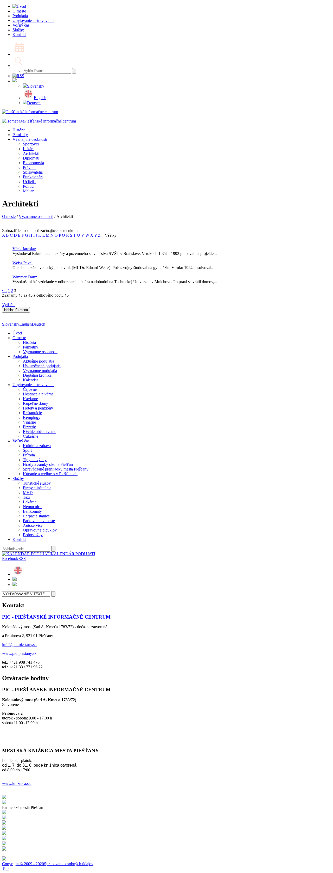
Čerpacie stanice (36, 516)
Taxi (26, 497)
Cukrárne (30, 436)
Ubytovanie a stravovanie (33, 384)
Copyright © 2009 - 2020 (23, 864)
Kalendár (30, 380)
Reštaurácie (32, 413)
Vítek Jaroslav (24, 249)
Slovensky (35, 86)
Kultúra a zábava (37, 445)
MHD (28, 492)
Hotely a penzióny (38, 408)
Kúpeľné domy (35, 403)
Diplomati (31, 158)
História (18, 130)
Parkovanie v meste (39, 520)
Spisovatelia (33, 172)
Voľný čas (20, 441)
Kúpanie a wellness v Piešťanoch (50, 474)
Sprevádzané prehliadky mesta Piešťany (55, 469)
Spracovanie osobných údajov (68, 864)
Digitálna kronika (37, 375)
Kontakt (19, 539)
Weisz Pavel (22, 263)
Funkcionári (33, 177)
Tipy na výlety (35, 459)
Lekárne (29, 502)
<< (4, 290)
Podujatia (20, 356)
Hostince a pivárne (38, 394)
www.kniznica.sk (16, 783)
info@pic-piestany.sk (19, 644)
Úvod (17, 333)
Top (5, 868)
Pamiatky (20, 134)
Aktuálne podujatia (38, 361)
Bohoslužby (33, 535)
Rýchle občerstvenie (39, 431)
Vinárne (29, 422)
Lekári (28, 148)
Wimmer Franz (24, 277)
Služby (18, 478)
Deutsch (34, 103)
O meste (9, 216)
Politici (28, 186)
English (40, 97)
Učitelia (29, 181)
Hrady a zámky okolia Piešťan (48, 464)
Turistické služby (37, 483)
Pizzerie (29, 427)
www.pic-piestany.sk (19, 653)
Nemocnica (32, 506)
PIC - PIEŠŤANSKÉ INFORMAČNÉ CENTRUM (56, 617)
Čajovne (30, 389)
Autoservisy (33, 525)
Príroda (29, 455)
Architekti (31, 153)
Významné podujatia (40, 370)
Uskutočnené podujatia (42, 366)
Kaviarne (30, 398)
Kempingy (31, 417)
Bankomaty (32, 511)
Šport (27, 450)
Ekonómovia (33, 163)
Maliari (29, 191)
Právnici (29, 167)
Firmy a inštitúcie (37, 488)
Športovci (31, 144)
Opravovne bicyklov (40, 530)
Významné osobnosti (29, 139)
